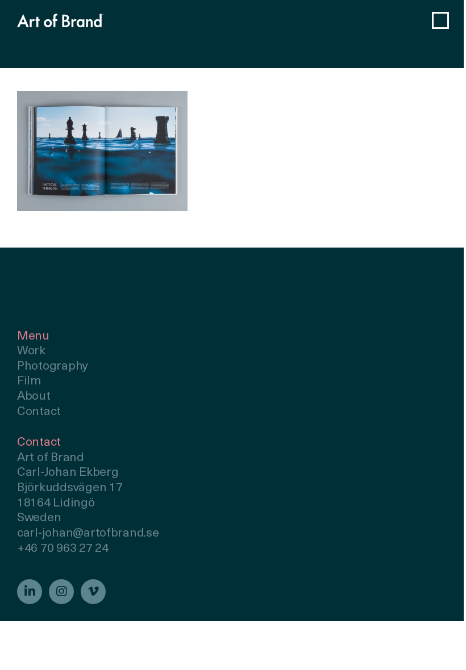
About (34, 397)
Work (31, 351)
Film (29, 381)
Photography (52, 366)
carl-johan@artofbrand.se (88, 533)
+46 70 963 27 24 (63, 549)
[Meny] (440, 20)
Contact (39, 412)
